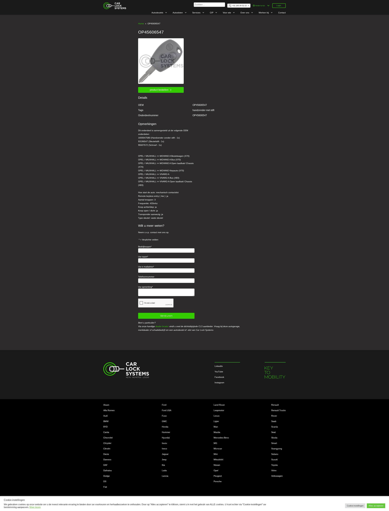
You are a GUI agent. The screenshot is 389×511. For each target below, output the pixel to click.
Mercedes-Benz (221, 437)
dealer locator (162, 326)
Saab (273, 421)
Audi (105, 416)
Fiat (105, 487)
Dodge (106, 476)
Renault (275, 405)
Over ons (245, 12)
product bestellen (159, 90)
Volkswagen (277, 476)
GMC (164, 421)
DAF (105, 465)
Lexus (216, 416)
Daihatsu (107, 470)
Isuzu (164, 443)
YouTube (219, 371)
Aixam (106, 405)
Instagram (219, 382)
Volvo (273, 470)
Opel (216, 470)
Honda (165, 427)
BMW (105, 421)
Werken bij (264, 12)
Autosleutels (157, 12)
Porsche (218, 481)
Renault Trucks (278, 410)
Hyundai (166, 437)
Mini (216, 454)
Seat (273, 432)
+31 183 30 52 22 (239, 6)
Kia (163, 465)
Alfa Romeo (109, 410)
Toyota (274, 465)
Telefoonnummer (146, 276)
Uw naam (142, 256)
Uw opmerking (145, 287)
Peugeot (218, 476)
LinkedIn (219, 366)
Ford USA (166, 410)
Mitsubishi (218, 459)
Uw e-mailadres (145, 266)
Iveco (164, 448)
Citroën (106, 448)
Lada (164, 470)
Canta (106, 432)
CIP (212, 12)
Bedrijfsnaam (144, 246)
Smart (274, 443)
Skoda (274, 437)
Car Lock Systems (112, 4)
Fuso (164, 416)
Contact (282, 12)
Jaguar (165, 454)
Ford (164, 405)
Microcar (218, 448)
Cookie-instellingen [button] (355, 506)
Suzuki (274, 459)
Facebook (219, 377)
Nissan (217, 465)
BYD (105, 427)
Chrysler (107, 443)
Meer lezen (35, 507)
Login (278, 6)
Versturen (166, 315)
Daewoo (107, 459)
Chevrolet (108, 437)
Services (196, 12)
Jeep (164, 459)
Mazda (217, 432)
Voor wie (227, 12)
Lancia (165, 476)
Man (216, 427)
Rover (274, 416)
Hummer (166, 432)
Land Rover (219, 405)
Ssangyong (276, 448)
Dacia (106, 454)
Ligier (216, 421)
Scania (274, 427)
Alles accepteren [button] (376, 506)
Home (141, 23)
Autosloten (178, 12)
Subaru (274, 454)
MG (215, 443)
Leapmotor (219, 410)
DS (104, 481)
